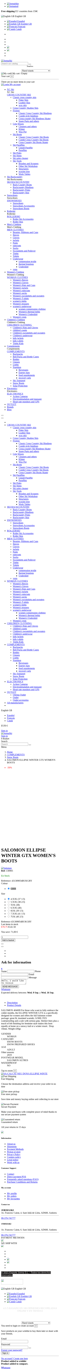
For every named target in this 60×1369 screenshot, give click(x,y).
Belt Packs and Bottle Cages (26, 356)
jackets (16, 240)
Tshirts (16, 256)
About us (11, 1144)
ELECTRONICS (15, 393)
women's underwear (22, 306)
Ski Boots (17, 134)
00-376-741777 (8, 1218)
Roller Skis (18, 221)
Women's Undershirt (28, 314)
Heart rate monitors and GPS (26, 401)
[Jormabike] (13, 3)
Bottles (16, 359)
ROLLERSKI (13, 216)
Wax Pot (23, 132)
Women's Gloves (20, 282)
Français (21, 26)
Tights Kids (18, 343)
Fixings (16, 110)
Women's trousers (21, 304)
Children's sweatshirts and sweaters (29, 333)
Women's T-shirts (21, 298)
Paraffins (23, 150)
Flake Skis (23, 100)
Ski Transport (19, 380)
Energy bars (24, 372)
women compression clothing (32, 309)
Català (18, 29)
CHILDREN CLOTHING (19, 325)
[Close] (2, 418)
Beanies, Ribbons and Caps (25, 232)
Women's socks (20, 293)
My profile (12, 1193)
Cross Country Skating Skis (25, 108)
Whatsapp (5, 989)
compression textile (27, 261)
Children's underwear (22, 335)
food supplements (27, 375)
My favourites (13, 1198)
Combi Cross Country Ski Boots (33, 139)
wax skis (23, 105)
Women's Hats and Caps (24, 285)
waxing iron (24, 171)
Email (31, 974)
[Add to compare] (2, 946)
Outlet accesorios (21, 700)
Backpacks (18, 354)
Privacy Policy (13, 1154)
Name (4, 971)
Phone (38, 971)
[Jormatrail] (12, 6)
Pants (15, 243)
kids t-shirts (18, 341)
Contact (10, 1174)
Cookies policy (14, 1157)
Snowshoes (18, 203)
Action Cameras (20, 396)
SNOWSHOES (14, 200)
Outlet (15, 697)
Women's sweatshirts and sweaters (28, 296)
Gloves (16, 237)
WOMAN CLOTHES (17, 277)
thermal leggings (26, 264)
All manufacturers (15, 702)
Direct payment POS (16, 1176)
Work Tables (24, 174)
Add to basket (8, 940)
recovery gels (25, 378)
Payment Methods (15, 1149)
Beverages (23, 370)
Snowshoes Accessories (24, 206)
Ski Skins (17, 155)
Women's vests (19, 317)
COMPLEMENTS (16, 351)
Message (33, 977)
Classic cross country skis (24, 97)
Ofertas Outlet (19, 695)
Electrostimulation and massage (27, 399)
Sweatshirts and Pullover (24, 251)
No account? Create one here (14, 1358)
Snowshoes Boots (21, 208)
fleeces (16, 235)
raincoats (17, 245)
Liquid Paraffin (26, 147)
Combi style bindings (28, 116)
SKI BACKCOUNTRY (18, 182)
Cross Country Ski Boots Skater (33, 142)
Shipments (12, 1146)
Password (5, 1344)
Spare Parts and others (29, 121)
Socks (15, 248)
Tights (15, 253)
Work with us (13, 1162)
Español (21, 21)
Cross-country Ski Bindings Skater (35, 118)
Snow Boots (18, 383)
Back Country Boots (22, 184)
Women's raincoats (21, 290)
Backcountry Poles (21, 190)
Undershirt (23, 266)
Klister (22, 129)
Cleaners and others (28, 126)
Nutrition (17, 367)
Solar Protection (20, 386)
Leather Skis (24, 102)
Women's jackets (20, 288)
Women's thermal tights (29, 311)
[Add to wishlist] (2, 943)
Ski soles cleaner (20, 158)
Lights (16, 364)
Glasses (16, 362)
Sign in (4, 730)
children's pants (20, 330)
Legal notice (12, 1159)
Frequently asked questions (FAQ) (23, 1179)
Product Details (14, 1005)
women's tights (20, 301)
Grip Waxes (18, 124)
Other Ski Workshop (28, 166)
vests (15, 269)
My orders (11, 1196)
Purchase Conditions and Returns (22, 1182)
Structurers (24, 169)
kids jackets (18, 338)
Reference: (6, 880)
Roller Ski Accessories (23, 219)
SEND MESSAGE (10, 986)
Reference (6, 921)
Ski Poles (17, 153)
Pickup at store (14, 1152)
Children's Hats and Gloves (25, 327)
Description (12, 1002)
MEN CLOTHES (15, 229)
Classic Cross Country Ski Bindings (35, 113)
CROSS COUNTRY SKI (19, 94)
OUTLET (11, 692)
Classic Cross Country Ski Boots (34, 137)
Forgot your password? (11, 1350)
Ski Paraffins (19, 145)
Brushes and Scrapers (28, 163)
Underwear (18, 259)
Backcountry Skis (21, 192)
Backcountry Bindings (23, 187)
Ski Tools (17, 161)
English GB (26, 24)
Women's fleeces (20, 280)
